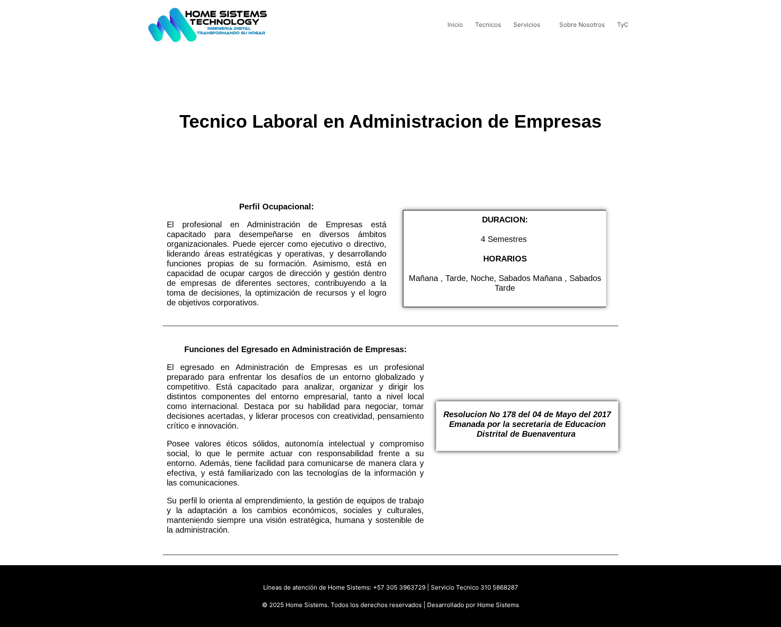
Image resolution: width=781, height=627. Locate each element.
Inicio (455, 24)
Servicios (526, 24)
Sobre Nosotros (582, 24)
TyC (622, 24)
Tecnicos (488, 24)
